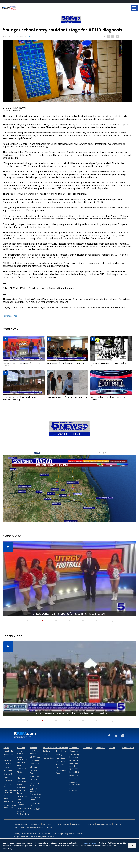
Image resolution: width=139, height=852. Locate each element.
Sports (33, 747)
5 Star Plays (34, 776)
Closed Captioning (20, 824)
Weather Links (22, 796)
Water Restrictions (21, 785)
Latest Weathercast (22, 758)
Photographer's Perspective (10, 791)
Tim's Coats (61, 758)
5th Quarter (34, 767)
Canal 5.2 (100, 747)
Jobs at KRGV (75, 772)
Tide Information (21, 776)
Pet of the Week (60, 765)
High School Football (35, 752)
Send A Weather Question (20, 802)
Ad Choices (47, 824)
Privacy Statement (104, 824)
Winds (19, 772)
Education (8, 763)
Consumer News (8, 797)
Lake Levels (21, 781)
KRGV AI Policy (89, 824)
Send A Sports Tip (36, 804)
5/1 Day (59, 754)
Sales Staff (74, 779)
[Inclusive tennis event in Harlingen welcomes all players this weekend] (111, 348)
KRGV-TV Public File (62, 824)
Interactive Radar (21, 764)
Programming (49, 747)
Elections (7, 760)
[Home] (18, 8)
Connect (74, 747)
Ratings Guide (48, 758)
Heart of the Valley (8, 755)
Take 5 (112, 747)
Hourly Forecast (20, 752)
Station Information (74, 789)
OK (132, 846)
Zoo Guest (60, 761)
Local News (8, 770)
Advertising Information (74, 755)
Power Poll (34, 780)
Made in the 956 (8, 785)
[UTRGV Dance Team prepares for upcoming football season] (24, 348)
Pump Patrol (61, 751)
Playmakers (34, 763)
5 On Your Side (10, 780)
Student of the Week (62, 771)
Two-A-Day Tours (34, 771)
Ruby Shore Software (46, 837)
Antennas (47, 754)
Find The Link (9, 801)
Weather (21, 747)
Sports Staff (35, 809)
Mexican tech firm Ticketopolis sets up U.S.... (66, 363)
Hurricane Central (21, 791)
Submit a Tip (8, 751)
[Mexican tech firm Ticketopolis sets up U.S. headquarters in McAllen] (67, 348)
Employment (35, 824)
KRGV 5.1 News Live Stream (10, 806)
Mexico (6, 767)
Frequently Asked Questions (74, 766)
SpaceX (7, 777)
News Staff (74, 775)
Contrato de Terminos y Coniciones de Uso (36, 827)
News (31, 36)
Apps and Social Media (75, 783)
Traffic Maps (22, 768)
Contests (87, 747)
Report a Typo (10, 315)
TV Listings (47, 751)
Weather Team (23, 808)
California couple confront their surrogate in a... (67, 397)
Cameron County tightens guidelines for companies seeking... (20, 398)
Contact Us (74, 751)
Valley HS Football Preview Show (35, 791)
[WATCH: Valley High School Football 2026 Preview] (111, 382)
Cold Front (8, 774)
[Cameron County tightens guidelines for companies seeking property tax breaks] (24, 382)
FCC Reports (74, 760)
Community (62, 747)
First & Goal (34, 760)
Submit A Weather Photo (23, 812)
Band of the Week (34, 784)
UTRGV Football (36, 757)
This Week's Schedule (35, 798)
